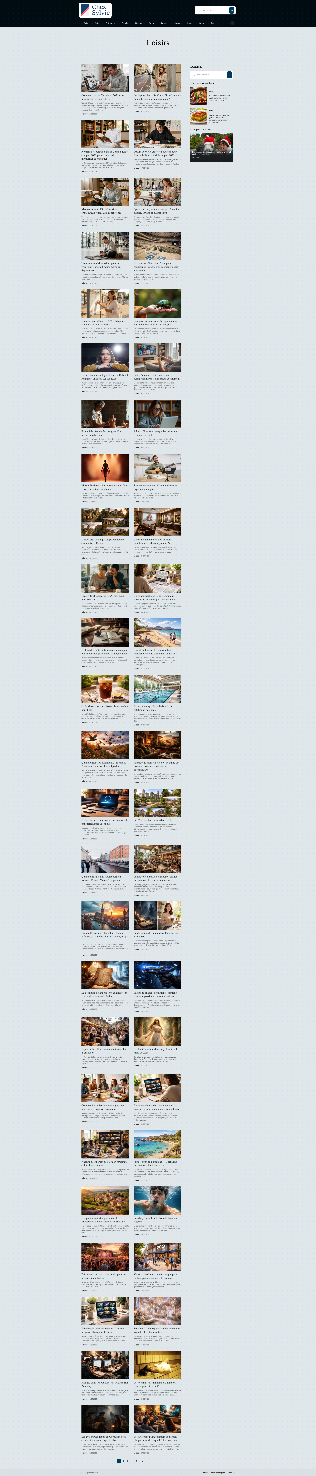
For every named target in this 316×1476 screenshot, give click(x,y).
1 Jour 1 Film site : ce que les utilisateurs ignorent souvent (156, 433)
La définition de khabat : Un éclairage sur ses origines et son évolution (104, 994)
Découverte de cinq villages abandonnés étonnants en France (103, 541)
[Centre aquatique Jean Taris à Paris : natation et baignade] (157, 689)
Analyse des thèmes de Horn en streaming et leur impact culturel (104, 1163)
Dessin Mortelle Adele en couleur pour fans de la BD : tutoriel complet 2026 (155, 153)
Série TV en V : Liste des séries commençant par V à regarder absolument (157, 376)
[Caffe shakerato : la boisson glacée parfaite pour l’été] (105, 689)
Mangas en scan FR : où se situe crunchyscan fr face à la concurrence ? (102, 211)
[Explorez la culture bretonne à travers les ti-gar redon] (105, 1031)
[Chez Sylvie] (95, 10)
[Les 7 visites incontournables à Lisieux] (157, 803)
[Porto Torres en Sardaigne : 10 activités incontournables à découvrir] (157, 1144)
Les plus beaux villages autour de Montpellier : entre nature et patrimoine (103, 1219)
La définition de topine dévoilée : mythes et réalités (156, 934)
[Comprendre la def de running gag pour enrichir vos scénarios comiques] (105, 1088)
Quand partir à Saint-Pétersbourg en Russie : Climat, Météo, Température (101, 878)
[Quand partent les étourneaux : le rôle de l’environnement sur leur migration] (105, 745)
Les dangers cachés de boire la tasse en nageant (155, 1219)
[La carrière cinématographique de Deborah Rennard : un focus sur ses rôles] (105, 357)
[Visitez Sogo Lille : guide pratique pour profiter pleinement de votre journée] (157, 1257)
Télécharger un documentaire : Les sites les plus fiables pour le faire (103, 1330)
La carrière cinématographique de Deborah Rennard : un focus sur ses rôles (104, 376)
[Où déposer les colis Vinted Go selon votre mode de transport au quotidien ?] (157, 78)
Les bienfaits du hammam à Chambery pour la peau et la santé (155, 1384)
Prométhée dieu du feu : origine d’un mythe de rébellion (101, 433)
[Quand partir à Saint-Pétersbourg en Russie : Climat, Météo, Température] (105, 859)
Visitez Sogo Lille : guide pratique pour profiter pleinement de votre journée (155, 1276)
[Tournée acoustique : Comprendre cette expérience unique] (157, 468)
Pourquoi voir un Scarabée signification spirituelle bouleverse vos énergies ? (155, 322)
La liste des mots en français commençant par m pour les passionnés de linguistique (104, 651)
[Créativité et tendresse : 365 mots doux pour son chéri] (105, 578)
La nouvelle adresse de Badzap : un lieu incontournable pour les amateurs (156, 878)
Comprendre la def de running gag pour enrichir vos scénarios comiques (103, 1107)
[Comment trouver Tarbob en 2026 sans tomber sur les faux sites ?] (105, 78)
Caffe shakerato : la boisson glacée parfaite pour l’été (105, 708)
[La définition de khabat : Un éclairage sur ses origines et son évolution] (105, 975)
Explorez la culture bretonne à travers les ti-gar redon (103, 1050)
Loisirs (84, 114)
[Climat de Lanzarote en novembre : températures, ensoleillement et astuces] (157, 632)
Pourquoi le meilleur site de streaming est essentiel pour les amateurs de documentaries (156, 766)
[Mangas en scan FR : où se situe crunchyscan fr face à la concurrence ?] (105, 192)
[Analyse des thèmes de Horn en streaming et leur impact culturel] (105, 1144)
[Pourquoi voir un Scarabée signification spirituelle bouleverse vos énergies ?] (157, 303)
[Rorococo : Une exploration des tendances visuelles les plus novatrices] (157, 1311)
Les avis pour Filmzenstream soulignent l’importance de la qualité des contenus (155, 1438)
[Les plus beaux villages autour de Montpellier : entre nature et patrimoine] (105, 1200)
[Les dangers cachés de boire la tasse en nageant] (157, 1200)
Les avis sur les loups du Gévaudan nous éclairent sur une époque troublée (103, 1438)
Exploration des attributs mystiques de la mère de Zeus (156, 1050)
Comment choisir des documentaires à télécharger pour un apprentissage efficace (156, 1107)
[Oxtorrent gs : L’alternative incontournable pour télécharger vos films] (105, 803)
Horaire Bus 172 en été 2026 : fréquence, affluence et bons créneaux (104, 322)
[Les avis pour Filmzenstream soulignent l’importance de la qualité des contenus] (157, 1419)
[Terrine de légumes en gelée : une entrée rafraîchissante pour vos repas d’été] (198, 116)
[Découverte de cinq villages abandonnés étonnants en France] (105, 522)
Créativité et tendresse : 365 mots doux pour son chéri (102, 597)
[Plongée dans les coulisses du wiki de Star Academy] (105, 1365)
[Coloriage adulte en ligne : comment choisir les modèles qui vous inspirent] (157, 578)
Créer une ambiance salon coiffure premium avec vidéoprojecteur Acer (153, 541)
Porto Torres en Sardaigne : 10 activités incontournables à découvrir (155, 1163)
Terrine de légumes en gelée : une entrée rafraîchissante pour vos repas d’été (219, 118)
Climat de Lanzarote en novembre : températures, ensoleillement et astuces (155, 651)
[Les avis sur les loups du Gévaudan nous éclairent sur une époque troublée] (105, 1419)
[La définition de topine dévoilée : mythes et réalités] (157, 915)
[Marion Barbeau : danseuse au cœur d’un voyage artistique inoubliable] (105, 468)
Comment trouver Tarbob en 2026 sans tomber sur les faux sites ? (102, 97)
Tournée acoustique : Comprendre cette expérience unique (155, 487)
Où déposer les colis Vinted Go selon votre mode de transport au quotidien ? (157, 97)
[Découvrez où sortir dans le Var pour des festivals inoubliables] (105, 1257)
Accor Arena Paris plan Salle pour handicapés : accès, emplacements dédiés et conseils (156, 266)
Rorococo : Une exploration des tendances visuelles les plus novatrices (157, 1330)
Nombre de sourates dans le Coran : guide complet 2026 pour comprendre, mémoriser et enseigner (104, 155)
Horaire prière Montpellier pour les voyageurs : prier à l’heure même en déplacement (101, 266)
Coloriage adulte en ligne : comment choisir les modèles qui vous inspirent (154, 597)
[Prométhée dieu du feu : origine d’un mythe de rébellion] (105, 414)
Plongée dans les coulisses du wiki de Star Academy (104, 1384)
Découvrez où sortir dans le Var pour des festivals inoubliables (104, 1276)
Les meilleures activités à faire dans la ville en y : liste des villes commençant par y (104, 936)
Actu (211, 91)
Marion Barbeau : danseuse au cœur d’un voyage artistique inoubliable (104, 487)
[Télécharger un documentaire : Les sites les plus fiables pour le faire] (105, 1311)
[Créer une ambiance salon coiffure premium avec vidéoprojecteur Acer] (157, 522)
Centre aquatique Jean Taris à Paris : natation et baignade (154, 708)
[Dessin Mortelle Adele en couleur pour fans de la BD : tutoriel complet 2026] (157, 134)
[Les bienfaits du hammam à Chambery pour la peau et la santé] (157, 1365)
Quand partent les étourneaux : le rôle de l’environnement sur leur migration (103, 764)
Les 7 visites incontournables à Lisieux (155, 820)
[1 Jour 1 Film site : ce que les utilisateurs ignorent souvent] (157, 414)
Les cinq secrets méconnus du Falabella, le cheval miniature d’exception (211, 153)
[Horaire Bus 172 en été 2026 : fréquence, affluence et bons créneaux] (105, 303)
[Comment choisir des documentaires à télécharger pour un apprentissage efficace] (157, 1088)
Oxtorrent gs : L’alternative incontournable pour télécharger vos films (104, 822)
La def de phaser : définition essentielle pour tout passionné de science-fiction (155, 994)
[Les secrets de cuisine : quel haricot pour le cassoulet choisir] (198, 96)
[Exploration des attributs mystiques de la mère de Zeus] (157, 1031)
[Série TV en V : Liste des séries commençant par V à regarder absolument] (157, 357)
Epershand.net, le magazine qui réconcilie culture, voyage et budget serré (157, 211)
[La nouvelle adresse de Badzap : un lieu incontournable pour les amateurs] (157, 859)
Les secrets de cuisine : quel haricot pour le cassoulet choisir (219, 98)
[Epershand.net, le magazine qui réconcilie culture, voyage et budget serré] (157, 192)
